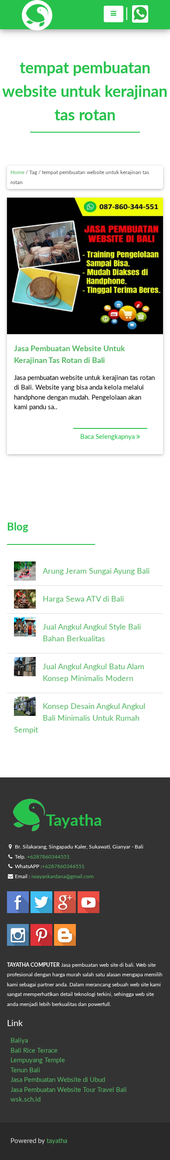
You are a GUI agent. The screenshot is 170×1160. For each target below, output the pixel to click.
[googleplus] (66, 909)
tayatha (57, 1141)
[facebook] (19, 909)
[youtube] (88, 909)
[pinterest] (42, 941)
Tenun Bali (25, 1070)
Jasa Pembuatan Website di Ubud (57, 1080)
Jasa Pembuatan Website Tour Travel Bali (68, 1090)
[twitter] (42, 909)
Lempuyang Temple (37, 1060)
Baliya (19, 1040)
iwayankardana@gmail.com (62, 876)
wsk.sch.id (25, 1099)
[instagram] (19, 941)
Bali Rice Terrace (34, 1050)
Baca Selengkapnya (108, 437)
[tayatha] (37, 26)
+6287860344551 (48, 856)
